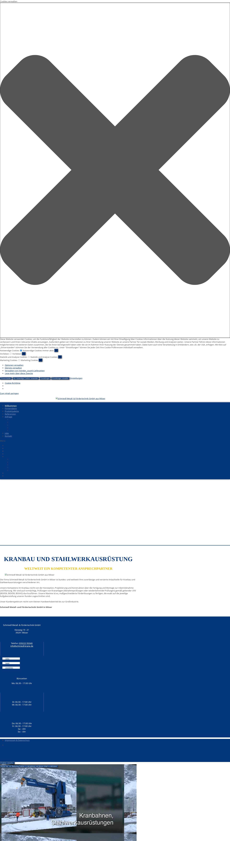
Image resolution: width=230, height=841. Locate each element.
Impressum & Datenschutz (17, 740)
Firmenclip (27, 750)
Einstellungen (45, 378)
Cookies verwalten (7, 763)
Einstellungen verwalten (60, 378)
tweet (7, 663)
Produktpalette (12, 411)
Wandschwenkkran (18, 425)
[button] (115, 170)
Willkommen (11, 405)
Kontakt (8, 436)
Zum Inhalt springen (9, 393)
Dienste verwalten (13, 368)
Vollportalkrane (17, 430)
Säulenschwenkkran (19, 419)
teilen (7, 658)
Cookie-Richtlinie (12, 383)
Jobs (7, 433)
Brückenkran (16, 427)
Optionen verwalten (14, 365)
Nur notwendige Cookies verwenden (25, 378)
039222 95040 (26, 643)
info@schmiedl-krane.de (21, 646)
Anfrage (8, 416)
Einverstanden (6, 378)
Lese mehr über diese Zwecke (19, 373)
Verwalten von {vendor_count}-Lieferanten (25, 370)
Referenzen (10, 414)
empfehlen (9, 668)
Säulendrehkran (17, 422)
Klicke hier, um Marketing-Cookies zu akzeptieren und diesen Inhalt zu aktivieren (29, 766)
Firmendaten (11, 408)
